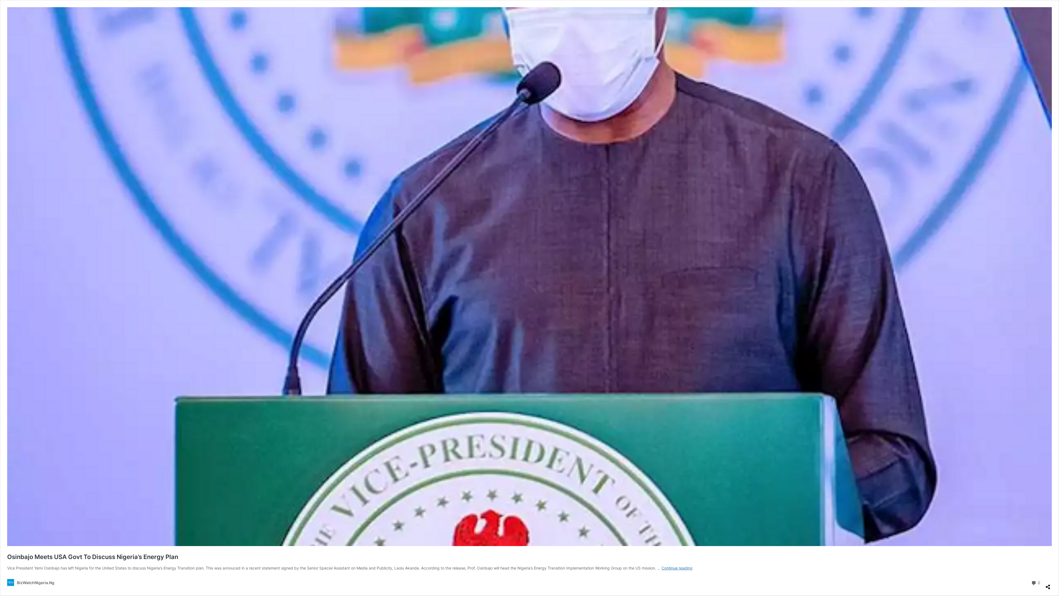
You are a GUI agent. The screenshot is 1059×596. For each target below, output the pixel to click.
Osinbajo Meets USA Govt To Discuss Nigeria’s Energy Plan (92, 556)
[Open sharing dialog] (1048, 585)
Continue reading (677, 568)
